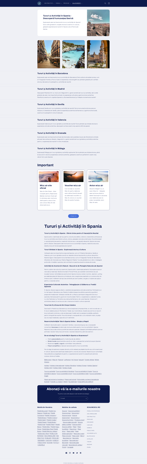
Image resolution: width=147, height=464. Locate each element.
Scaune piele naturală (69, 422)
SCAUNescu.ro (70, 463)
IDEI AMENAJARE (49, 436)
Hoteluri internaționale (57, 365)
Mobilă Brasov (42, 418)
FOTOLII (56, 442)
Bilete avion (48, 359)
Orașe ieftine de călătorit (85, 382)
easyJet (81, 359)
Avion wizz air (96, 185)
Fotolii (64, 447)
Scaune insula (66, 415)
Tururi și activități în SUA (64, 373)
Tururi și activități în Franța (83, 371)
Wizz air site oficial (46, 186)
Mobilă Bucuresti (42, 411)
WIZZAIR (89, 444)
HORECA (55, 440)
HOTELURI (90, 439)
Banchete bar (74, 440)
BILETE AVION (91, 436)
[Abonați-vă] (86, 398)
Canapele (70, 447)
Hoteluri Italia (57, 368)
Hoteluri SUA (48, 368)
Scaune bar (75, 413)
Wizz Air (54, 359)
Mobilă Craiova (52, 418)
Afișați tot (73, 216)
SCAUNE (49, 442)
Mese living (73, 429)
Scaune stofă (76, 424)
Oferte (65, 382)
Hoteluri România (70, 365)
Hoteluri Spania (92, 365)
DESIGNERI (41, 440)
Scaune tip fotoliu (67, 420)
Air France (75, 359)
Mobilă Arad (41, 424)
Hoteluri (46, 365)
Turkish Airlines (89, 359)
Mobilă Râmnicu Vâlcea (49, 431)
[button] (49, 3)
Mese (74, 427)
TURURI (89, 441)
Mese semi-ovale (79, 433)
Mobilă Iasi (46, 413)
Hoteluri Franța (81, 365)
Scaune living (66, 413)
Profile (88, 447)
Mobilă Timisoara (50, 415)
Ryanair (60, 359)
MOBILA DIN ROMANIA (93, 411)
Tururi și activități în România (65, 371)
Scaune (64, 411)
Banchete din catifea (75, 445)
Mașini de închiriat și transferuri (54, 379)
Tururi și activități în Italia (80, 373)
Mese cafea (70, 431)
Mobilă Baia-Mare (47, 429)
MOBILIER (48, 438)
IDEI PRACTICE (91, 416)
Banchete (65, 442)
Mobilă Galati (42, 420)
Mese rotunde (66, 436)
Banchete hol (67, 438)
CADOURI (49, 440)
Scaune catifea (67, 427)
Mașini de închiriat (70, 379)
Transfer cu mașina (56, 382)
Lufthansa (67, 359)
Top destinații (72, 382)
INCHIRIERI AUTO (92, 433)
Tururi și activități (49, 371)
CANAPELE (41, 445)
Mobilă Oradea (51, 420)
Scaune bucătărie (73, 411)
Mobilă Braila (52, 422)
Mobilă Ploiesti (42, 422)
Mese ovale (75, 436)
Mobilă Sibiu (46, 427)
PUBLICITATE (42, 442)
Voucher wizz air (73, 185)
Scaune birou (75, 418)
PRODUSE (55, 438)
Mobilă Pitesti (50, 424)
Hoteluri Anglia (67, 368)
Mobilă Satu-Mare (43, 433)
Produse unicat (79, 420)
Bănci (82, 436)
